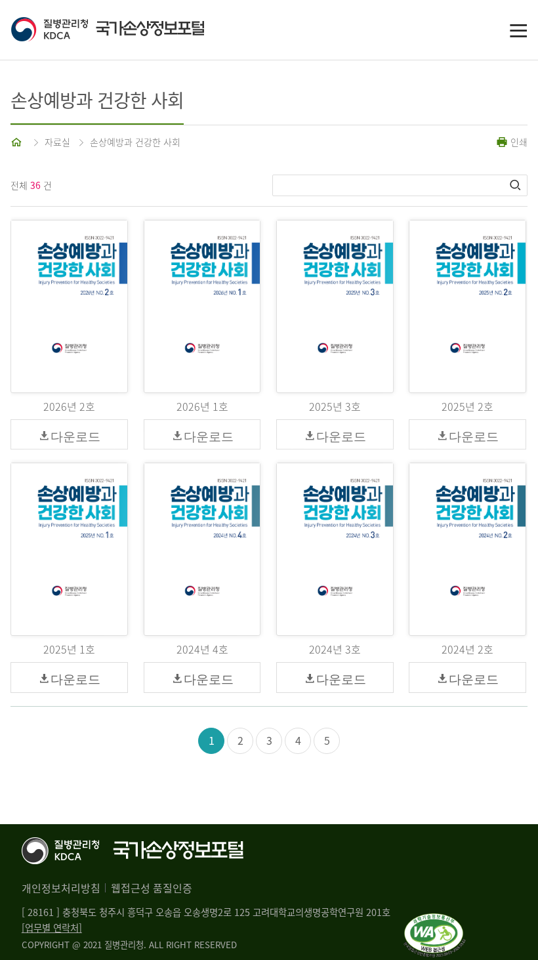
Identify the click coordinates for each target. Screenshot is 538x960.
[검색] (516, 185)
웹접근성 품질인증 (151, 888)
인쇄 (518, 141)
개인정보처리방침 (61, 888)
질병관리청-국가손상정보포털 (139, 30)
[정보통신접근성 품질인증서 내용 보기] (435, 921)
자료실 (57, 141)
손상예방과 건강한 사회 (135, 141)
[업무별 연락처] (52, 928)
